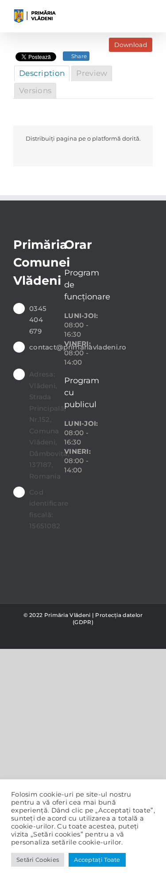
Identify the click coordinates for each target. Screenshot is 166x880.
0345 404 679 (37, 319)
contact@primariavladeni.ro (40, 347)
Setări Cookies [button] (37, 859)
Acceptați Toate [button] (97, 859)
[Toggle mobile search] (132, 13)
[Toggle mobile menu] (149, 13)
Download (130, 45)
